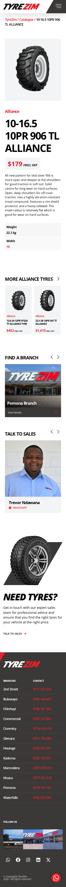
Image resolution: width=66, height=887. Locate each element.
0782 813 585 (42, 797)
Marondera (11, 768)
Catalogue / (27, 19)
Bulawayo (10, 699)
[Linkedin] (38, 859)
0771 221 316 (42, 689)
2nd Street (10, 689)
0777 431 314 (42, 778)
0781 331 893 (42, 719)
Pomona (9, 787)
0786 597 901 (42, 748)
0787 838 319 (42, 768)
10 (8, 247)
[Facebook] (18, 859)
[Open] (13, 839)
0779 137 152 (42, 787)
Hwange (9, 748)
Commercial (12, 719)
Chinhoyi (9, 709)
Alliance (12, 111)
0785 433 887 (42, 699)
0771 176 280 (42, 738)
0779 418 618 (42, 728)
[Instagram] (21, 847)
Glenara (8, 738)
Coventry (9, 728)
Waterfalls (10, 797)
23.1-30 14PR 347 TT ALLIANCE (46, 322)
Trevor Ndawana (24, 502)
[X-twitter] (48, 859)
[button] (51, 278)
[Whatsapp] (7, 859)
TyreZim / (12, 19)
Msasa (8, 778)
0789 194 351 (42, 758)
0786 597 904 (42, 709)
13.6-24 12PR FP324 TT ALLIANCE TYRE (17, 322)
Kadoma (9, 758)
